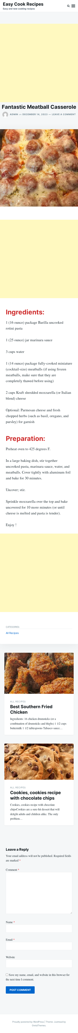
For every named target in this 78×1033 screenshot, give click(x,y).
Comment (12, 870)
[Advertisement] (39, 63)
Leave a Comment (64, 114)
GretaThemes (39, 1025)
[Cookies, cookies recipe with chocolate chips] (39, 762)
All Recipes (12, 632)
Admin (14, 114)
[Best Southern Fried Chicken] (39, 673)
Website (10, 957)
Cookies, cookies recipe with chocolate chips (35, 795)
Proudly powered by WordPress (28, 1021)
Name (10, 922)
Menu (73, 6)
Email (10, 939)
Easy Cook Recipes (23, 4)
